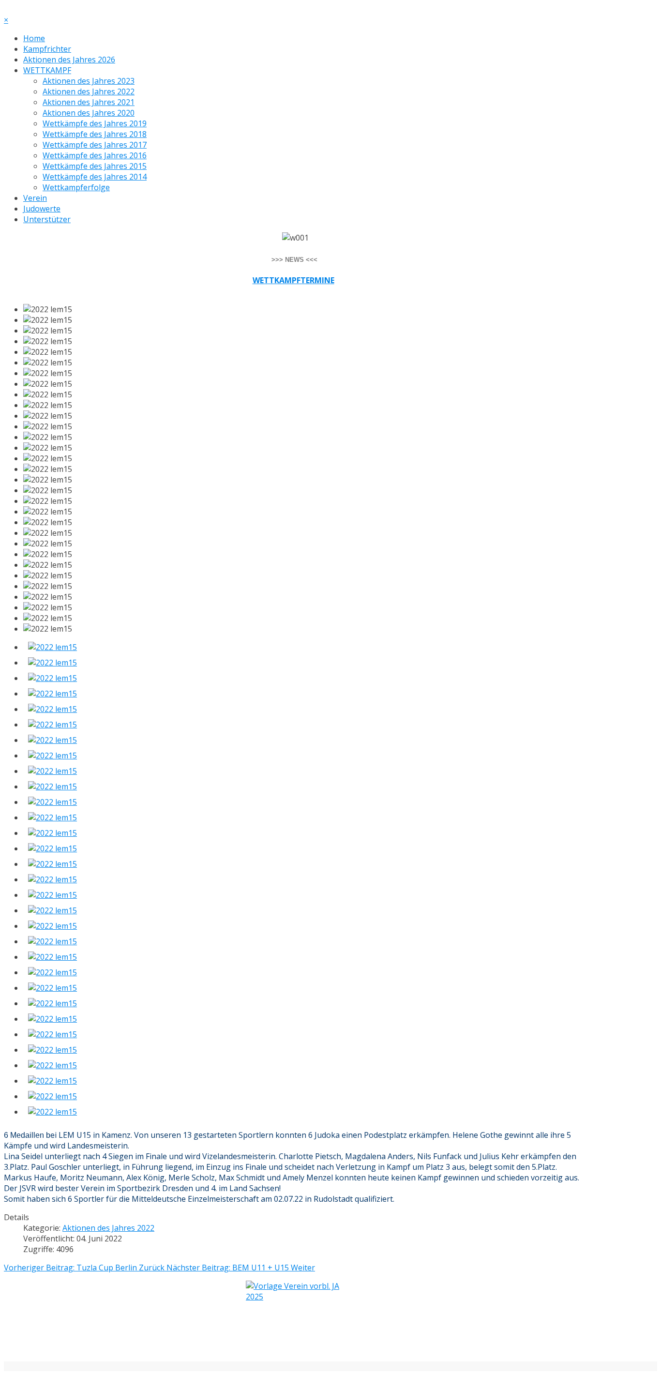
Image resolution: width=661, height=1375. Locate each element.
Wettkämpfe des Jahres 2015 (95, 166)
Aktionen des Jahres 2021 (89, 102)
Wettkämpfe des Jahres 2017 (95, 144)
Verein (35, 198)
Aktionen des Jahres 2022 (89, 91)
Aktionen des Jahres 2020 (89, 112)
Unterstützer (47, 219)
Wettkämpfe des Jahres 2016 (95, 155)
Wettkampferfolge (76, 187)
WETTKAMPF (47, 70)
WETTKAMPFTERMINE (293, 280)
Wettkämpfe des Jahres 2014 (95, 176)
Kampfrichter (47, 49)
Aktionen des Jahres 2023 (89, 81)
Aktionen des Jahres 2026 (69, 59)
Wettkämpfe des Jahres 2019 (95, 123)
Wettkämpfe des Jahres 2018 (95, 134)
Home (34, 38)
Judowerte (41, 208)
